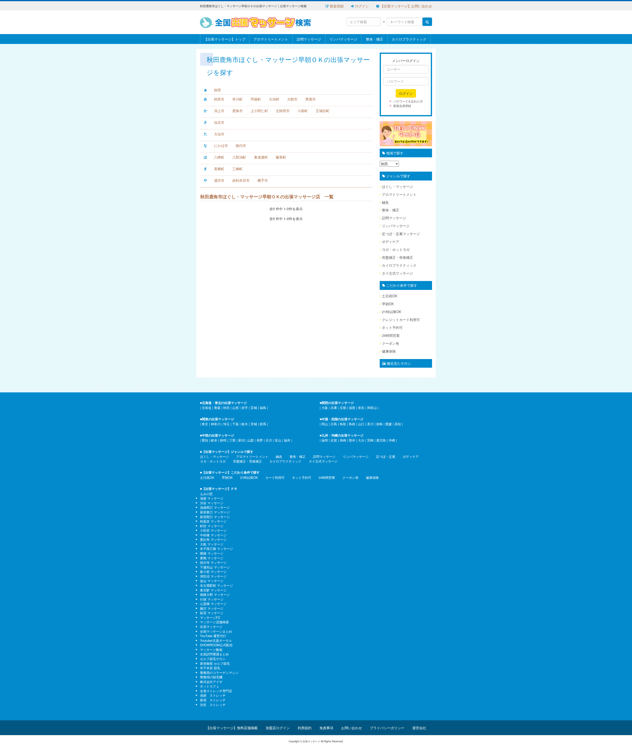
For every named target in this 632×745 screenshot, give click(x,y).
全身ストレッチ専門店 (216, 690)
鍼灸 (385, 202)
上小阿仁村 (259, 110)
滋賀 (352, 407)
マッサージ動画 (211, 649)
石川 (269, 440)
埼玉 (226, 424)
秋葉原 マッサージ (213, 521)
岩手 (244, 407)
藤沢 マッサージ (211, 608)
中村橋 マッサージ (213, 535)
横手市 (262, 180)
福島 (263, 407)
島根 (352, 424)
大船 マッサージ (211, 544)
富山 (278, 440)
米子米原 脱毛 (210, 667)
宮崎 (370, 440)
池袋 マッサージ (211, 498)
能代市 (241, 145)
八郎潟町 (239, 157)
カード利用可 (275, 477)
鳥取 (343, 424)
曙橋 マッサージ (211, 553)
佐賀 (334, 440)
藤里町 (281, 157)
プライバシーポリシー (387, 727)
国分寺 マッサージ (213, 562)
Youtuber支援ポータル (216, 640)
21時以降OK (391, 311)
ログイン (361, 5)
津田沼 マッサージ (213, 576)
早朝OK (388, 303)
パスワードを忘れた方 (408, 101)
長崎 (343, 440)
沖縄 (392, 440)
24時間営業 (391, 335)
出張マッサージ (211, 626)
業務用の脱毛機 (211, 677)
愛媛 (388, 424)
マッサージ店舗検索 (214, 622)
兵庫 (334, 407)
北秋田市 (283, 110)
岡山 (324, 424)
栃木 (244, 424)
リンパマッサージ (343, 39)
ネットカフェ (209, 686)
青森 (217, 407)
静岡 (223, 440)
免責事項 (326, 727)
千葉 (235, 424)
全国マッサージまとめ (216, 631)
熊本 (352, 440)
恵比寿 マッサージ (213, 539)
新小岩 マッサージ (213, 571)
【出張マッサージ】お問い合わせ (405, 5)
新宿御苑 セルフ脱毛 (215, 663)
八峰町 (219, 157)
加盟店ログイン (278, 727)
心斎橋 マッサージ (213, 603)
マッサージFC (210, 617)
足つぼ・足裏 (385, 456)
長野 (260, 440)
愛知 (205, 440)
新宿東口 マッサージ (215, 512)
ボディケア (390, 241)
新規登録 (336, 5)
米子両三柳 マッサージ (216, 548)
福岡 (324, 440)
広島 (334, 424)
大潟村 (274, 99)
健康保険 (389, 351)
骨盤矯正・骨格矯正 (397, 257)
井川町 (237, 99)
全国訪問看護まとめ (214, 654)
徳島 (379, 424)
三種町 (237, 168)
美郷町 (219, 168)
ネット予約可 (392, 327)
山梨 (250, 440)
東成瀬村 (261, 157)
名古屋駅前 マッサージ (216, 585)
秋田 (217, 89)
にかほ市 (221, 145)
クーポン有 (390, 343)
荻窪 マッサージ (211, 612)
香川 (370, 424)
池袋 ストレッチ (213, 695)
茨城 (254, 424)
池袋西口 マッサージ (215, 507)
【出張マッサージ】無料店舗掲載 (232, 727)
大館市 (292, 99)
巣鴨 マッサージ (211, 558)
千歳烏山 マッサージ (215, 567)
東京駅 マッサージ (213, 590)
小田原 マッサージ (213, 530)
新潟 (241, 440)
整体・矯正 (374, 39)
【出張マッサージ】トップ (224, 39)
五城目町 (323, 110)
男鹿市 (310, 99)
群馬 (263, 424)
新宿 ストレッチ (213, 700)
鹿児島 (381, 440)
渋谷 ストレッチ (213, 704)
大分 (361, 440)
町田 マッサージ (211, 526)
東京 (205, 424)
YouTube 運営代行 (213, 635)
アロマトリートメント (271, 39)
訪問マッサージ (309, 39)
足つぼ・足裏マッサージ (401, 233)
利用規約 (305, 727)
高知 (398, 424)
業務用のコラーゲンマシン (219, 672)
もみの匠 (206, 493)
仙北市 (219, 122)
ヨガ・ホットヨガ (396, 249)
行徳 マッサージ (211, 599)
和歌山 (372, 407)
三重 (232, 440)
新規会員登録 (402, 105)
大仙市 (219, 133)
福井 (287, 440)
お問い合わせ (351, 727)
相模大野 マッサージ (215, 594)
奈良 (361, 407)
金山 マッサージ (211, 580)
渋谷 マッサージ (211, 503)
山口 (361, 424)
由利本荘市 (241, 180)
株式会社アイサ (211, 681)
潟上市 (219, 110)
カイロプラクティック (409, 39)
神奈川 (215, 424)
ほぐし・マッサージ (397, 186)
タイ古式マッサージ (397, 273)
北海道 (206, 407)
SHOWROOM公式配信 (216, 645)
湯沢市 (219, 180)
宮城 (254, 407)
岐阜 (214, 440)
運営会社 (419, 727)
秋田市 (219, 99)
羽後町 (256, 99)
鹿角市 (237, 110)
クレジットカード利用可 (401, 319)
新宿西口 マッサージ (215, 516)
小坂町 (302, 110)
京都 (343, 407)
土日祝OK (389, 295)
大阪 (324, 407)
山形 (235, 407)
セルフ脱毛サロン (213, 658)
